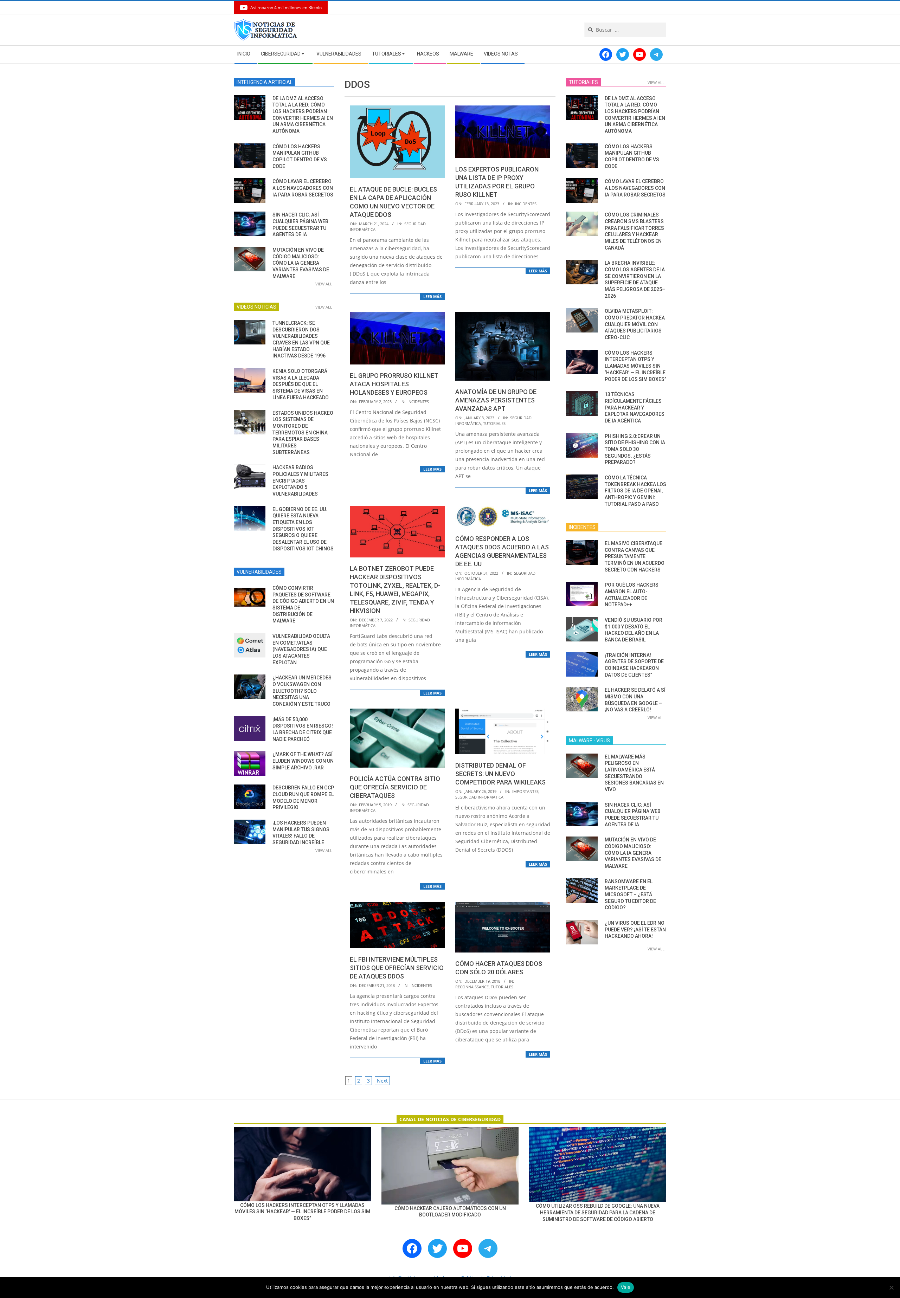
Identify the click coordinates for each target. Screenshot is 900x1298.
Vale (625, 1287)
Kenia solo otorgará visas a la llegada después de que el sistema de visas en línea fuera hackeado (300, 384)
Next (382, 1080)
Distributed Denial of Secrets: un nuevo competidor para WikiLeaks (500, 774)
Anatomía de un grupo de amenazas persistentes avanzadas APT (495, 400)
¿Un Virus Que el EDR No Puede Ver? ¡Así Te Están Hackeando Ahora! (635, 929)
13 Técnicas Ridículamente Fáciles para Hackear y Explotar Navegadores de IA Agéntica (634, 408)
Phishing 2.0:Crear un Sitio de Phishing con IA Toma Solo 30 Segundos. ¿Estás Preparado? (635, 449)
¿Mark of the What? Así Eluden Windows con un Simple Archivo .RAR (303, 760)
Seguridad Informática (479, 797)
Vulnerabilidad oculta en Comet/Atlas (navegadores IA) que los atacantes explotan (301, 649)
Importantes (525, 791)
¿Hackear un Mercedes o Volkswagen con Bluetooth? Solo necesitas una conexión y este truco (302, 691)
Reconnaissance (472, 986)
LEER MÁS (432, 296)
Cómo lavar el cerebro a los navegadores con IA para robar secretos (302, 188)
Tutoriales (494, 423)
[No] (891, 1287)
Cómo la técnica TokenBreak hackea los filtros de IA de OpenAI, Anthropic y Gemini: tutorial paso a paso (635, 491)
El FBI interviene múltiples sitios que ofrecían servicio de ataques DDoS (397, 968)
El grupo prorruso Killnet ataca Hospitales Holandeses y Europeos (394, 384)
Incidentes (525, 203)
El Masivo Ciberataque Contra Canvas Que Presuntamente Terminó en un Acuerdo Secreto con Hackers (634, 557)
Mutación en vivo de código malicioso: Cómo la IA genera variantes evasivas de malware (300, 263)
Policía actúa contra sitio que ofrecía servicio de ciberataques (395, 787)
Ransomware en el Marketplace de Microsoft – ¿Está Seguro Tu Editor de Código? (630, 895)
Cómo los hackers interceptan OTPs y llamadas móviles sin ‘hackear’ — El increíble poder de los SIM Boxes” (635, 366)
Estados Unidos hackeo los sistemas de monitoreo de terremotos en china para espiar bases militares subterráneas (302, 432)
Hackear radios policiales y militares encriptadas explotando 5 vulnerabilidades (300, 481)
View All (323, 283)
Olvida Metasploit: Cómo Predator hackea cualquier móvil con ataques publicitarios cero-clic (635, 324)
